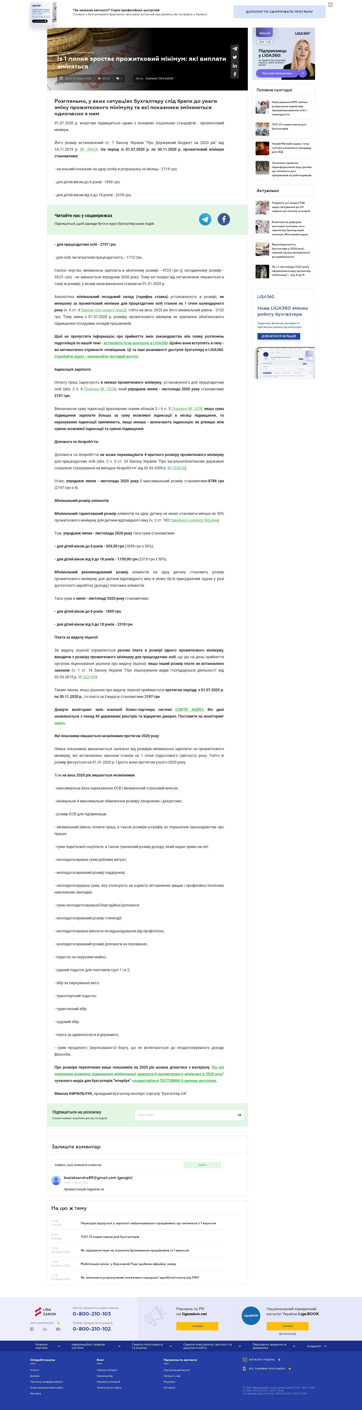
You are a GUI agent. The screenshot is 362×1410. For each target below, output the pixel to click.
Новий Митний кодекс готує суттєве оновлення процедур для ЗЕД (291, 147)
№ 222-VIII (87, 677)
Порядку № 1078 (99, 389)
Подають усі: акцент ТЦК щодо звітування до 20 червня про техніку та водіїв (291, 207)
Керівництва (104, 1375)
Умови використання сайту (46, 1387)
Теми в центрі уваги (109, 1387)
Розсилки (169, 1381)
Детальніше (287, 1333)
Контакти (169, 1387)
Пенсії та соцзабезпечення (75, 52)
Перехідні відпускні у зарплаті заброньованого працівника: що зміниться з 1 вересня (148, 1223)
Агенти (34, 1370)
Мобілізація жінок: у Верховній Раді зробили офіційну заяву (128, 1264)
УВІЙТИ (202, 1164)
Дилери (35, 1375)
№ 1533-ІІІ (176, 468)
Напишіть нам (172, 1375)
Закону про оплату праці (103, 310)
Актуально (268, 190)
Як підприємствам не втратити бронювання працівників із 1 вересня (135, 1250)
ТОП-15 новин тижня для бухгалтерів (110, 1236)
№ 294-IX (89, 149)
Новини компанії (107, 1370)
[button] (47, 1346)
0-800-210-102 (92, 1328)
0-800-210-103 (92, 1313)
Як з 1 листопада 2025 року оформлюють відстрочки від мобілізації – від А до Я (291, 270)
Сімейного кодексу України (194, 520)
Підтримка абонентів (177, 1370)
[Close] (330, 4)
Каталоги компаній (108, 1381)
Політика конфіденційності (46, 1381)
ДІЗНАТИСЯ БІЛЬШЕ (279, 336)
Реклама (35, 1393)
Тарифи (197, 1326)
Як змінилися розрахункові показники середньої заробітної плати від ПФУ (140, 1277)
